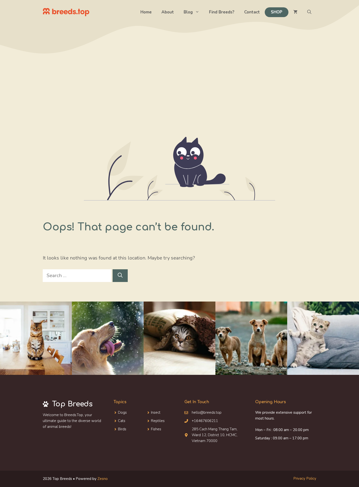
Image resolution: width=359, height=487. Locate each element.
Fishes (156, 429)
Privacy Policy (304, 478)
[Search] (120, 275)
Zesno (102, 478)
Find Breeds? (221, 12)
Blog (188, 12)
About (167, 12)
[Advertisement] (179, 100)
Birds (122, 429)
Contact (252, 12)
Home (146, 12)
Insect (155, 412)
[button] (309, 12)
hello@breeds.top (207, 412)
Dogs (122, 412)
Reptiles (158, 420)
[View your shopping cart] (295, 12)
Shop (276, 12)
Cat (121, 420)
